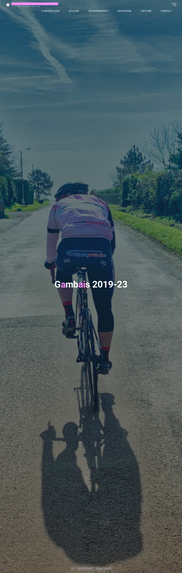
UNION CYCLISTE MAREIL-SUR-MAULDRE (34, 3)
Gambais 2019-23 (85, 568)
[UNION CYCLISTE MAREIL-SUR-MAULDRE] (8, 4)
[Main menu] (173, 4)
